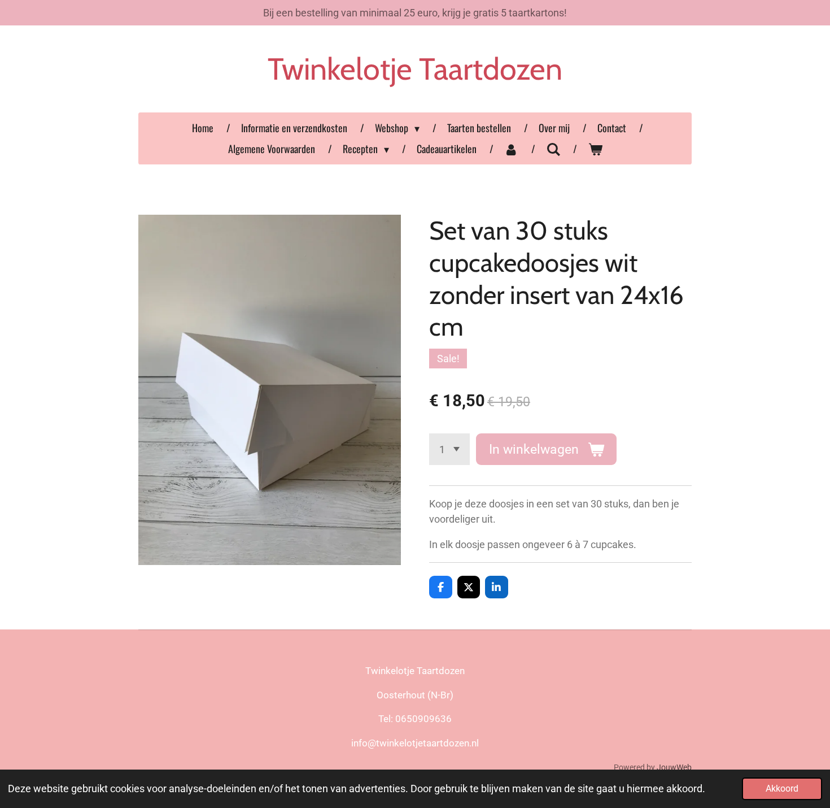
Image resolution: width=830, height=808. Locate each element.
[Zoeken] (553, 148)
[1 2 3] (449, 449)
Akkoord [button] (782, 788)
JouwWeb (674, 767)
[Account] (511, 148)
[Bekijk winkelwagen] (595, 148)
